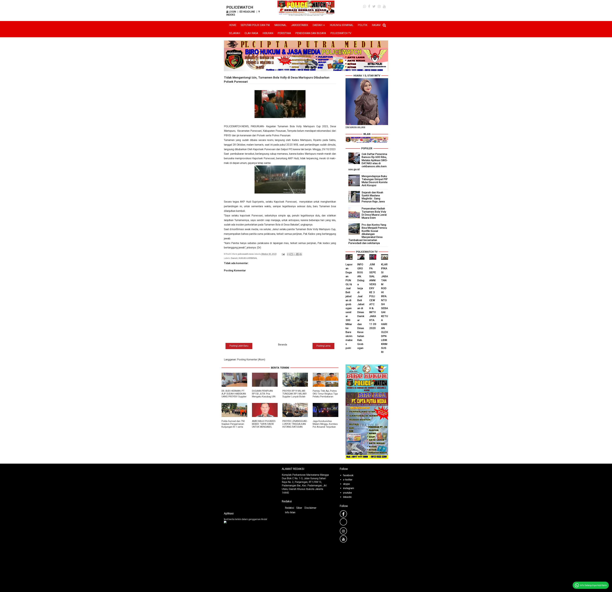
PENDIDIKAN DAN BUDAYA (310, 33)
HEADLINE (248, 11)
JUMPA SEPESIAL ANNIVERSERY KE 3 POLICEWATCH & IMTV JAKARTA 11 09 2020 (372, 296)
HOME (232, 25)
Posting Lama (323, 345)
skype (346, 483)
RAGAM (376, 25)
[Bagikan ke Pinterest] (300, 254)
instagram (348, 488)
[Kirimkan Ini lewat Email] (288, 254)
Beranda (282, 344)
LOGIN (232, 11)
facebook (348, 475)
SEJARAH (234, 33)
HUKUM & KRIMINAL (341, 25)
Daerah (234, 258)
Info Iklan (290, 512)
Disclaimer (310, 507)
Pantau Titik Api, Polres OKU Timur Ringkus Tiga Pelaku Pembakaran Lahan (325, 395)
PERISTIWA (284, 33)
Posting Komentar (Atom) (251, 359)
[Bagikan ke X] (294, 254)
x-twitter (347, 479)
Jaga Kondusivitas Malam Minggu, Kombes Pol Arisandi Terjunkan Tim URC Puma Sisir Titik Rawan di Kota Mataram (325, 428)
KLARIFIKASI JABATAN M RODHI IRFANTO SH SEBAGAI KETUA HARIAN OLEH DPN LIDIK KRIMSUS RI (384, 308)
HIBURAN (267, 33)
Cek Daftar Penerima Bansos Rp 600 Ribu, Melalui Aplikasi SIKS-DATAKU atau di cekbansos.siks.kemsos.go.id (368, 161)
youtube (347, 492)
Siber (299, 507)
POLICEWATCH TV (340, 33)
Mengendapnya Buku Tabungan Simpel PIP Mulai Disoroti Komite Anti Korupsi (375, 181)
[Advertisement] (248, 487)
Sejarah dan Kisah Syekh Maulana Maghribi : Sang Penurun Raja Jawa (373, 197)
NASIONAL (280, 25)
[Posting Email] (283, 254)
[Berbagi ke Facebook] (297, 254)
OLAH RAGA (251, 33)
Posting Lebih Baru (238, 345)
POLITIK (362, 25)
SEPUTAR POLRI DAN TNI (255, 25)
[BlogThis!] (291, 254)
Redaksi (289, 507)
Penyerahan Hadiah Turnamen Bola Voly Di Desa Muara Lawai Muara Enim (374, 213)
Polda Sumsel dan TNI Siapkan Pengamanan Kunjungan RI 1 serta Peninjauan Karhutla (233, 425)
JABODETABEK (299, 25)
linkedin (347, 497)
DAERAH (317, 25)
